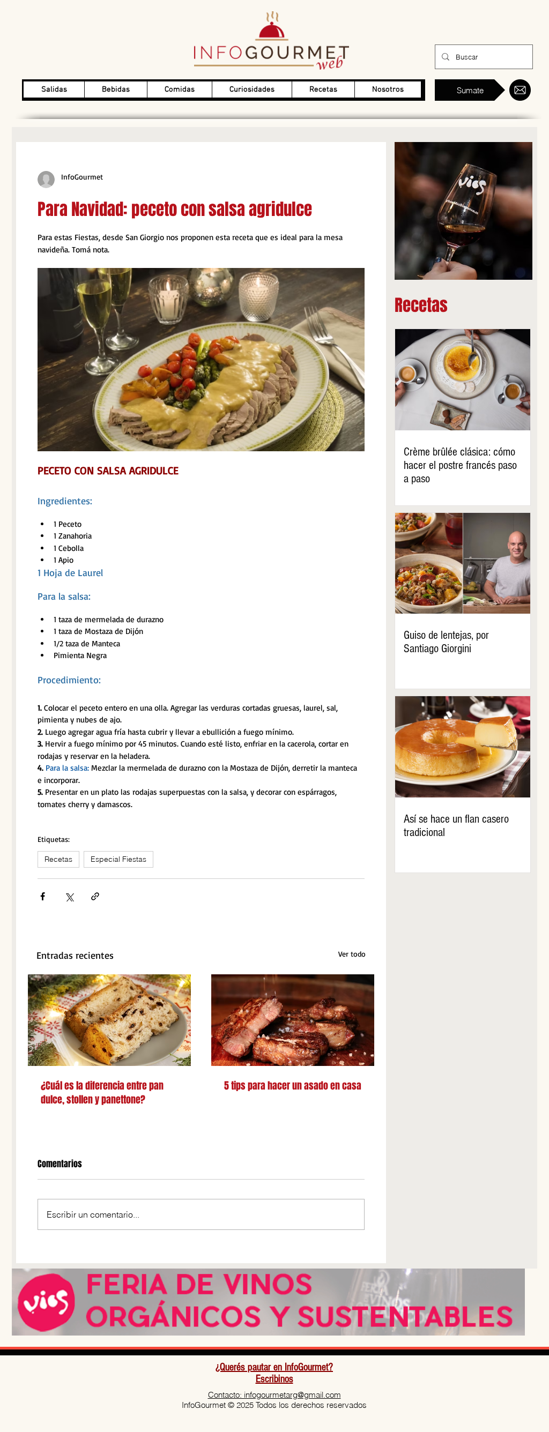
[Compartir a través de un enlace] (95, 896)
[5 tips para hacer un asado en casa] (292, 1020)
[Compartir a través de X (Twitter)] (69, 896)
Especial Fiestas (118, 859)
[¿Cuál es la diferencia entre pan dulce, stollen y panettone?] (109, 1020)
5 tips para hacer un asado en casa (292, 1086)
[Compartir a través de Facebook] (43, 896)
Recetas (58, 859)
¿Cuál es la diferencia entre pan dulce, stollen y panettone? (102, 1093)
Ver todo (352, 953)
